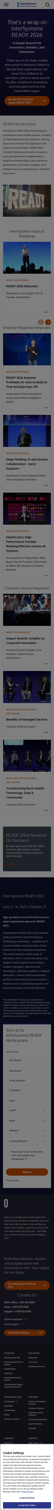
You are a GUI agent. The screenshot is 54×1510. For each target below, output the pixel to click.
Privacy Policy (27, 1491)
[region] (27, 1477)
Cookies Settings (27, 1497)
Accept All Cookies (26, 1505)
